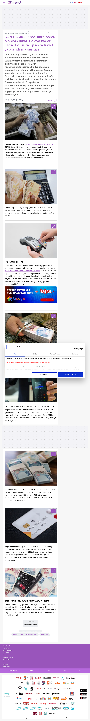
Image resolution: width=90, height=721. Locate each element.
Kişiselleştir (43, 374)
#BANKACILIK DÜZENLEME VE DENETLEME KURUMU (25, 634)
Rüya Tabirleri (6, 652)
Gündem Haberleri (7, 650)
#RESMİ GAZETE (44, 634)
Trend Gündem (18, 32)
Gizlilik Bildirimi (13, 670)
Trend (6, 32)
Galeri (10, 32)
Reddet (19, 347)
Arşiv (64, 670)
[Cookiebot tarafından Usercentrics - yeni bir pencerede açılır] (75, 349)
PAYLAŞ (50, 100)
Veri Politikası (6, 648)
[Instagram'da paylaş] (75, 3)
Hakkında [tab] (75, 354)
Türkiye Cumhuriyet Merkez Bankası (38, 144)
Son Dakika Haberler (8, 657)
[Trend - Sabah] (14, 2)
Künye (31, 670)
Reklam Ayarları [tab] (55, 354)
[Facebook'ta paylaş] (70, 3)
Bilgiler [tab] (35, 354)
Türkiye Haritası (6, 666)
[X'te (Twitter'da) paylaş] (68, 3)
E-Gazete (48, 670)
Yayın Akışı (5, 664)
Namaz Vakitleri (6, 659)
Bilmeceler (5, 661)
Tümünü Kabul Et (70, 374)
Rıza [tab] (15, 354)
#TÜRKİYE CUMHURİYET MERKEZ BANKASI (30, 631)
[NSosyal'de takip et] (72, 2)
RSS (80, 670)
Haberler (5, 655)
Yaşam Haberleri (7, 645)
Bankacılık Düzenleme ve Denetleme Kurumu (22, 271)
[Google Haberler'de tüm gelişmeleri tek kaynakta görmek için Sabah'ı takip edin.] (31, 295)
